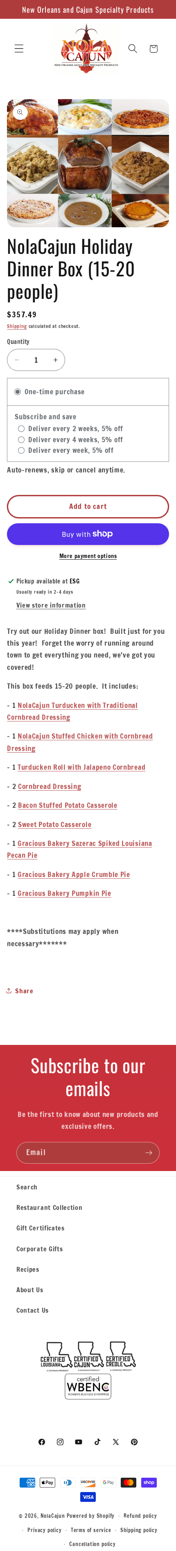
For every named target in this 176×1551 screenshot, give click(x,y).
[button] (19, 48)
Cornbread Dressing (49, 786)
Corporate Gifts (39, 1248)
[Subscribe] (148, 1153)
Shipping (17, 326)
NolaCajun (53, 1515)
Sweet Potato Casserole (54, 824)
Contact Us (32, 1310)
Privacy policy (44, 1530)
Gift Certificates (40, 1227)
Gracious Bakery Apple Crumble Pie (74, 874)
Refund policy (140, 1515)
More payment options (88, 556)
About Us (29, 1289)
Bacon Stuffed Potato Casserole (67, 805)
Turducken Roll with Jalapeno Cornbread (81, 767)
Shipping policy (139, 1530)
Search (27, 1187)
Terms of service (91, 1530)
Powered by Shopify (91, 1515)
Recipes (27, 1269)
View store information (51, 605)
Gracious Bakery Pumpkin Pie (64, 893)
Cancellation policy (92, 1544)
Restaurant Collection (49, 1207)
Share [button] (24, 990)
